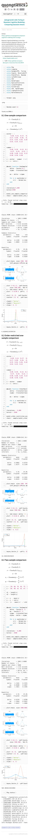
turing (13, 827)
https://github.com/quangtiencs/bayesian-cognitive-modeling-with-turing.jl (13, 36)
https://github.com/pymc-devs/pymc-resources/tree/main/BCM (13, 62)
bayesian (18, 827)
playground (4, 827)
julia (9, 827)
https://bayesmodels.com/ (10, 58)
